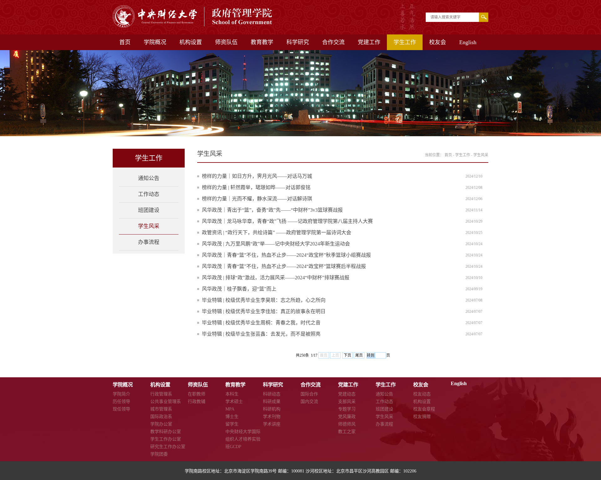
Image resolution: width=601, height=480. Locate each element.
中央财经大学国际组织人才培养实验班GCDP (242, 439)
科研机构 (271, 409)
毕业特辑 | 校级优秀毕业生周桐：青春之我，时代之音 (261, 322)
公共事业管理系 (165, 401)
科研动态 (271, 394)
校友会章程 (424, 409)
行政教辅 (196, 401)
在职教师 (196, 394)
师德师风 (347, 424)
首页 (125, 42)
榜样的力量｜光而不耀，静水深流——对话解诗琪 (257, 198)
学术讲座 (271, 424)
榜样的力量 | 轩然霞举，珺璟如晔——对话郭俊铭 (256, 187)
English (467, 42)
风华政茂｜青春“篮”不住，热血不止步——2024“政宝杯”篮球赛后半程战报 (284, 266)
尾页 (359, 355)
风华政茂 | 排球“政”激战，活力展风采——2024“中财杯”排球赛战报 (275, 277)
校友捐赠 (422, 416)
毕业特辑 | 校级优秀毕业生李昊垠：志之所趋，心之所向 (264, 300)
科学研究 (297, 42)
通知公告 (148, 178)
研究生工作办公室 (167, 446)
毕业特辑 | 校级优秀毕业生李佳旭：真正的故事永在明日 (264, 311)
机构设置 (190, 42)
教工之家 (347, 431)
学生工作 (404, 42)
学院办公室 (161, 424)
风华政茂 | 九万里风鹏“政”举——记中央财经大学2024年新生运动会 (276, 243)
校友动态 (422, 394)
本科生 (232, 394)
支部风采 (347, 401)
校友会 (437, 42)
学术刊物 (271, 416)
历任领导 (121, 401)
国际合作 (309, 394)
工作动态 (148, 194)
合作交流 (333, 42)
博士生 (232, 416)
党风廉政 (347, 416)
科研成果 (271, 401)
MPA (229, 409)
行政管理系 (161, 394)
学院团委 (159, 454)
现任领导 (121, 409)
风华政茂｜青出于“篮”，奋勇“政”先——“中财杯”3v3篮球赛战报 (272, 210)
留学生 (232, 424)
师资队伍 (226, 42)
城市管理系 (161, 409)
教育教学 (262, 42)
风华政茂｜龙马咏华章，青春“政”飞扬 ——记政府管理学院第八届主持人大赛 (287, 221)
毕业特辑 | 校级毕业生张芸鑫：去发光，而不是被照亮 (261, 334)
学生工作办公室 (165, 439)
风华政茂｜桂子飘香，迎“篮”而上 (239, 289)
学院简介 (121, 394)
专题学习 (347, 409)
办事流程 (148, 242)
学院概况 (155, 42)
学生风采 (148, 226)
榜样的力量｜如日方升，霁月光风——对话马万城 (257, 176)
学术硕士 (234, 401)
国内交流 (309, 401)
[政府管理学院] (193, 25)
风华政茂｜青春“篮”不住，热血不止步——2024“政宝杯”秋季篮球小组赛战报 (286, 255)
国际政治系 (161, 416)
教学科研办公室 (165, 431)
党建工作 (369, 42)
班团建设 (148, 210)
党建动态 (347, 394)
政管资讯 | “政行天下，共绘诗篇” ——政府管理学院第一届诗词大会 (276, 232)
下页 (347, 355)
